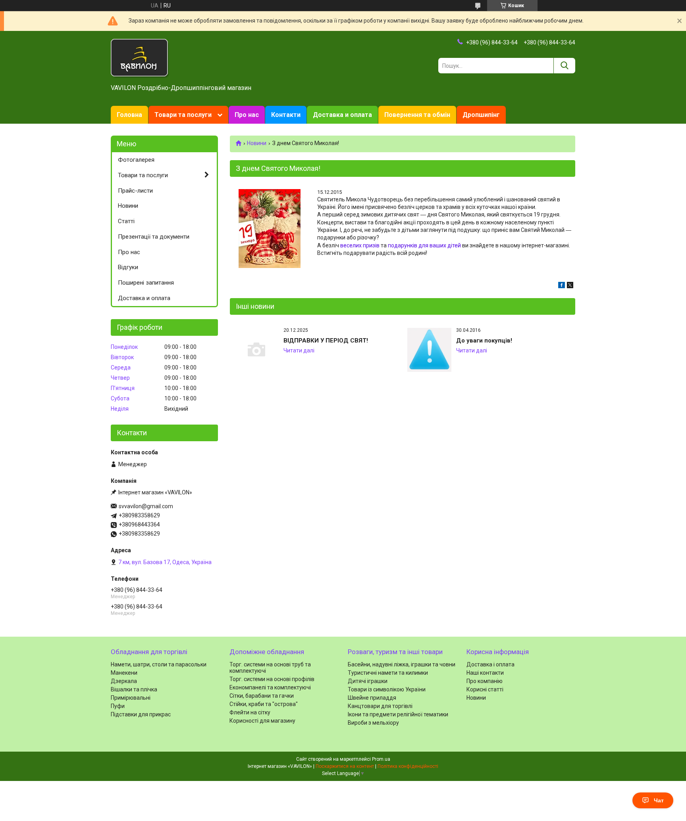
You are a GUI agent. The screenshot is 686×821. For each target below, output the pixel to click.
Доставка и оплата (342, 115)
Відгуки (128, 267)
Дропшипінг (481, 115)
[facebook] (561, 286)
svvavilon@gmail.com (146, 506)
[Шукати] (564, 65)
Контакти (286, 115)
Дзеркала (124, 681)
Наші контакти (485, 673)
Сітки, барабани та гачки (261, 696)
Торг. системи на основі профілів (271, 679)
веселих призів (360, 245)
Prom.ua (381, 759)
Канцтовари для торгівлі (380, 706)
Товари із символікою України (387, 689)
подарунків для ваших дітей (424, 245)
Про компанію (484, 681)
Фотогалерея (136, 159)
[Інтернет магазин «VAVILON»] (140, 58)
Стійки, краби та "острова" (263, 704)
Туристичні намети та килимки (388, 673)
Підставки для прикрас (141, 714)
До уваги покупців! (484, 340)
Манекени (124, 673)
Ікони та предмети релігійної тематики (398, 714)
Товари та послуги (183, 115)
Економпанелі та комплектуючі (270, 687)
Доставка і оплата (490, 664)
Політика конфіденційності (408, 766)
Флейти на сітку (249, 712)
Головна (129, 115)
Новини (256, 143)
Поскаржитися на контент (345, 766)
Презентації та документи (153, 236)
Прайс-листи (135, 190)
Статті (126, 221)
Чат (659, 800)
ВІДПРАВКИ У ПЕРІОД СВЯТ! (325, 340)
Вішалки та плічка (134, 689)
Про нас (247, 115)
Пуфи (118, 706)
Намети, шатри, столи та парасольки (158, 664)
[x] (570, 286)
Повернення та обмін (417, 115)
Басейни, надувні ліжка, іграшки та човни (401, 664)
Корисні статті (484, 689)
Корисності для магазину (262, 721)
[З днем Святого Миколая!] (269, 228)
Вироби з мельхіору (373, 723)
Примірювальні (130, 698)
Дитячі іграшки (367, 681)
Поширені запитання (146, 282)
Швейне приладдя (372, 698)
